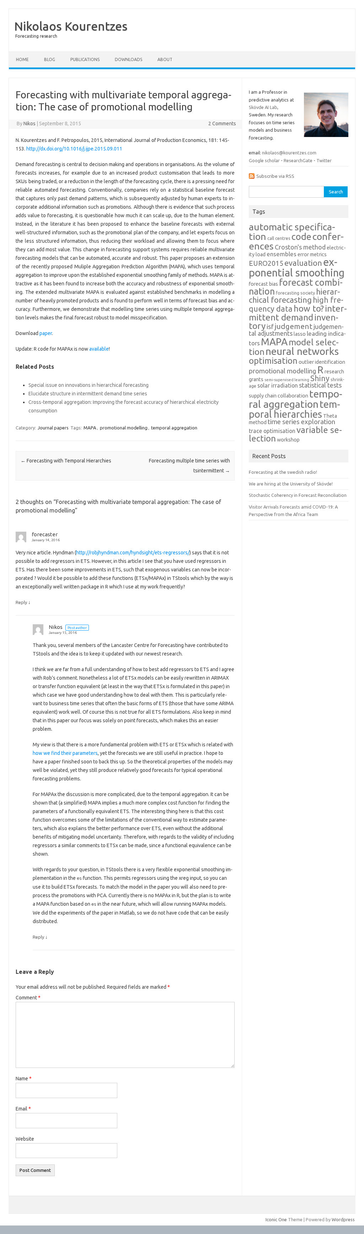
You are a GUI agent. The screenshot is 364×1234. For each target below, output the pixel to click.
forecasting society (295, 292)
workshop (288, 440)
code (301, 236)
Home (22, 59)
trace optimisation (272, 431)
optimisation (273, 361)
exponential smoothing (296, 267)
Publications (85, 59)
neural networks (302, 351)
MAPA (90, 427)
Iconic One (276, 1219)
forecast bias (263, 284)
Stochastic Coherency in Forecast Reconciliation (298, 495)
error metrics (312, 254)
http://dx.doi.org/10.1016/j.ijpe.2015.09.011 (74, 149)
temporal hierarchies (294, 409)
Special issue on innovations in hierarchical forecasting (88, 385)
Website (25, 1139)
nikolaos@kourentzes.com (289, 152)
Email (23, 1109)
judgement (293, 326)
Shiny (320, 378)
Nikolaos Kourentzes (71, 26)
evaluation (303, 262)
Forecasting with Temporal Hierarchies (66, 461)
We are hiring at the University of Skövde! (291, 483)
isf (270, 326)
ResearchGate (298, 160)
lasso (300, 334)
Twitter (324, 160)
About (164, 59)
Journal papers (53, 427)
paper (45, 333)
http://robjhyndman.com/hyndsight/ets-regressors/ (132, 552)
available (99, 349)
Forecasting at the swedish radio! (283, 472)
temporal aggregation (174, 427)
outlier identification (322, 362)
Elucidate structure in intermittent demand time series (87, 393)
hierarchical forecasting (294, 295)
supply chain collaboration (278, 396)
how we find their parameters (65, 753)
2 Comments (222, 123)
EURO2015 (266, 263)
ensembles (281, 254)
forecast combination (296, 286)
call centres (278, 238)
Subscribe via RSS (275, 176)
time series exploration (301, 422)
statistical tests (320, 385)
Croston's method (300, 247)
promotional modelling (124, 427)
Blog (49, 59)
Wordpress (343, 1219)
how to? (309, 308)
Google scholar (264, 160)
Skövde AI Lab (263, 107)
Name (24, 1078)
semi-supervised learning (286, 380)
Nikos (29, 123)
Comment (28, 997)
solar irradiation (277, 385)
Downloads (128, 59)
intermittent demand (298, 312)
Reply (21, 602)
